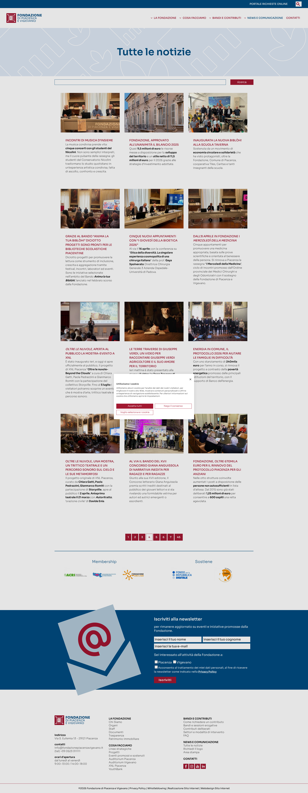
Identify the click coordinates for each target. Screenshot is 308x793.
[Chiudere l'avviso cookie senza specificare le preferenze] (190, 379)
